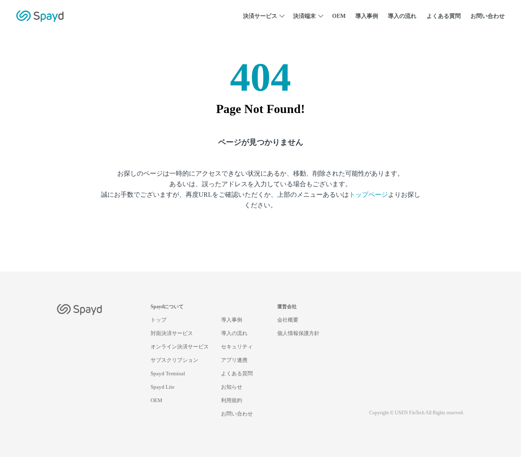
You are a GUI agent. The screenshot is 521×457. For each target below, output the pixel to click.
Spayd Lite (163, 387)
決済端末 (304, 16)
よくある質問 (444, 16)
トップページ (368, 194)
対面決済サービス (172, 333)
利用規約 (231, 400)
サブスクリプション (174, 360)
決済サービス (260, 16)
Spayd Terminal (168, 373)
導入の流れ (402, 16)
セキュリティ (237, 347)
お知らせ (231, 387)
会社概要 (287, 320)
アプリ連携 (234, 360)
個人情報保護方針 (298, 333)
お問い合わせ (488, 16)
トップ (158, 320)
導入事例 (366, 16)
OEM (339, 16)
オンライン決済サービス (180, 347)
